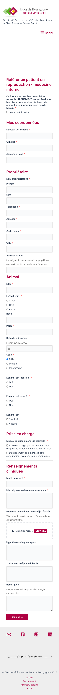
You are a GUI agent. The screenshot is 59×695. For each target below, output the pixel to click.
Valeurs (29, 677)
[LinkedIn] (50, 634)
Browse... (41, 530)
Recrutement (29, 681)
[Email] (8, 634)
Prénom (10, 184)
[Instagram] (36, 634)
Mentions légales (29, 685)
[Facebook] (22, 634)
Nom (8, 195)
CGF (29, 688)
